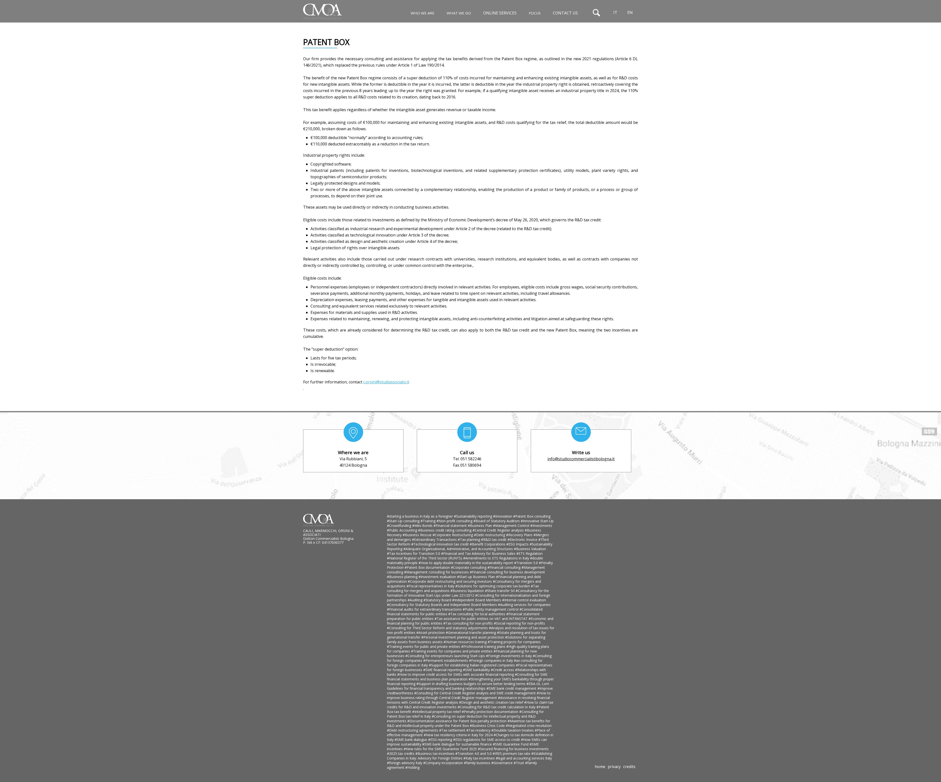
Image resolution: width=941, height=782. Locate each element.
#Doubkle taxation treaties (513, 730)
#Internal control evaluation (524, 600)
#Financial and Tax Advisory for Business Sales (478, 553)
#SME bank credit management (511, 688)
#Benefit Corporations (488, 544)
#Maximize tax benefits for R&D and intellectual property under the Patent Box (468, 723)
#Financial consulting (504, 567)
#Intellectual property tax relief (437, 711)
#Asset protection (431, 632)
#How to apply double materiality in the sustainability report (466, 562)
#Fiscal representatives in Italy (431, 586)
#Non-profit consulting (454, 521)
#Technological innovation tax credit (440, 544)
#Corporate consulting (469, 567)
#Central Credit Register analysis (498, 530)
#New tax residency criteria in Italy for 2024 (459, 735)
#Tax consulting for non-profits (468, 623)
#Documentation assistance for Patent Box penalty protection (457, 721)
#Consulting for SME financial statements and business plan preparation (467, 676)
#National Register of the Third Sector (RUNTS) (425, 558)
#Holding (412, 767)
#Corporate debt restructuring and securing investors (450, 581)
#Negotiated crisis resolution (529, 725)
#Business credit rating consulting (445, 530)
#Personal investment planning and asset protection (463, 637)
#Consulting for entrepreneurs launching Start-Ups (445, 655)
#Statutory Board (437, 600)
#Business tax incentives (435, 753)
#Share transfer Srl (500, 590)
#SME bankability (477, 669)
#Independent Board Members (477, 600)
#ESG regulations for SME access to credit (487, 739)
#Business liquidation (467, 590)
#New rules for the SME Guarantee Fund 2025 (441, 748)
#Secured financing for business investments (513, 748)
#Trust (519, 762)
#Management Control (511, 525)
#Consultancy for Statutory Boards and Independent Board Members (442, 604)
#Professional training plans (483, 646)
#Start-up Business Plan (476, 576)
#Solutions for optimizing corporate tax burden (493, 586)
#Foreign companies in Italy (491, 660)
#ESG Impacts (518, 544)
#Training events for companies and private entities (452, 651)
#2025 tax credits (401, 753)
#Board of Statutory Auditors (497, 521)
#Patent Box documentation (428, 567)
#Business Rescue (418, 535)
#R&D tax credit (494, 539)
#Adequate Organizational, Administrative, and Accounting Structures (458, 548)
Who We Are (422, 13)
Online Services (500, 13)
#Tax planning (469, 539)
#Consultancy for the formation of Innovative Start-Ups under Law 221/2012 (468, 593)
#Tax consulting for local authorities (477, 614)
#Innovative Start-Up (537, 521)
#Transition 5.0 (526, 562)
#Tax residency (478, 730)
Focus (535, 13)
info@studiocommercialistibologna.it (581, 459)
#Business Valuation (530, 548)
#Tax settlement (452, 730)
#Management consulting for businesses (437, 572)
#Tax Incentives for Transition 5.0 (414, 553)
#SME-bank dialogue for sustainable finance (457, 744)
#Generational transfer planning (471, 632)
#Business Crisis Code (488, 725)
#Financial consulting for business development (507, 572)
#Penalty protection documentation (490, 711)
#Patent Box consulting (531, 516)
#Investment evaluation (438, 576)
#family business (477, 762)
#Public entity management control (491, 609)
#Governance (502, 762)
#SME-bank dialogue (411, 739)
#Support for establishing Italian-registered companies (472, 665)
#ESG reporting (440, 739)
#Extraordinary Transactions (435, 539)
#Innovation (503, 516)
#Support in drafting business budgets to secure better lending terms (471, 683)
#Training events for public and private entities (424, 646)
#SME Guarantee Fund (511, 744)
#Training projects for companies (514, 642)
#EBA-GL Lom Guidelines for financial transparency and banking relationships (468, 686)
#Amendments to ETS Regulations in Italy (496, 558)
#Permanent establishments (446, 660)
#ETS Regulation (529, 553)
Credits (629, 766)
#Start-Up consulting (404, 521)
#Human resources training (466, 642)
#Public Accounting (402, 530)
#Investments (541, 525)
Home (600, 766)
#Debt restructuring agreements (413, 730)
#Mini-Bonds (422, 525)
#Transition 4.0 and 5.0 (474, 753)
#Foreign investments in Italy (509, 655)
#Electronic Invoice (523, 539)
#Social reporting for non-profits (519, 623)
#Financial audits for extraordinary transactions (425, 609)
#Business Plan (480, 525)
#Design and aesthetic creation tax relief (491, 702)
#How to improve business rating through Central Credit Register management (469, 695)
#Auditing (415, 600)
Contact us (565, 13)
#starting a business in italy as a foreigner (420, 516)
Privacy (614, 766)
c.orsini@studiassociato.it (386, 382)
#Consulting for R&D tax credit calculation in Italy (497, 707)
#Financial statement (450, 525)
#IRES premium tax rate (512, 753)
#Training (428, 521)
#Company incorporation (443, 762)
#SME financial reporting (443, 669)
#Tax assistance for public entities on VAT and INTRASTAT (481, 618)
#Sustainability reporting (473, 516)
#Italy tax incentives (479, 758)
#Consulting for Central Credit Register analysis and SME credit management (475, 693)
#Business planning (403, 576)
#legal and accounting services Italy (524, 758)
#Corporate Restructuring (453, 535)
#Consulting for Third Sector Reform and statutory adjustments (438, 628)
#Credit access (503, 669)
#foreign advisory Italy (405, 762)
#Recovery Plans (519, 535)
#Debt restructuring (490, 535)
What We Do (459, 13)
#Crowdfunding (399, 525)
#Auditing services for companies (524, 604)
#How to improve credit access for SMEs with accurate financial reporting (456, 674)
